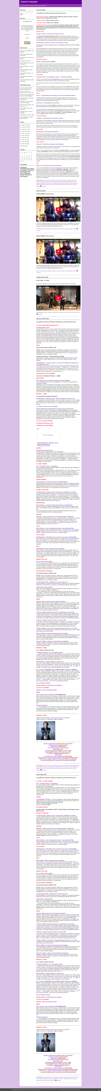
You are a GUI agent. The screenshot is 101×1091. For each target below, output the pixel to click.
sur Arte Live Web (66, 750)
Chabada (56, 753)
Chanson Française (27, 171)
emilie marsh (55, 181)
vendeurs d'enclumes (44, 766)
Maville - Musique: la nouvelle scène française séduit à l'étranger (52, 633)
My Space (67, 760)
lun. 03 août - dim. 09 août (25, 131)
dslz (47, 768)
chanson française (51, 1080)
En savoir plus (76, 1089)
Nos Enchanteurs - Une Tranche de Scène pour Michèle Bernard (51, 481)
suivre (62, 605)
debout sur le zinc (42, 768)
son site (75, 677)
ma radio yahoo (58, 760)
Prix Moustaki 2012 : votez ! (43, 327)
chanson (23, 167)
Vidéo (44, 312)
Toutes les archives (24, 145)
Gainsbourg (24, 169)
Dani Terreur (48, 169)
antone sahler (74, 180)
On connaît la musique (53, 747)
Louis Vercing (22, 116)
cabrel (32, 169)
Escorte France (23, 94)
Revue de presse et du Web (48, 180)
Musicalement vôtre (58, 749)
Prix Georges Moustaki (52, 329)
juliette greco (75, 766)
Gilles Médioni (74, 628)
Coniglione (22, 111)
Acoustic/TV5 (58, 754)
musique (23, 170)
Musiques (24, 176)
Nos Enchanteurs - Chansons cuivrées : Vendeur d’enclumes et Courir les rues (55, 398)
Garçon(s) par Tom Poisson (25, 60)
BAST (71, 169)
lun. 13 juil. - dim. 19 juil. (24, 137)
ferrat (22, 175)
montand (50, 766)
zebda (52, 768)
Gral (21, 108)
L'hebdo (44, 1077)
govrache (65, 181)
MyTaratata (73, 760)
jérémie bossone (71, 181)
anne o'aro (51, 183)
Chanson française (29, 2)
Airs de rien (44, 759)
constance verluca (69, 183)
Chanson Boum (54, 746)
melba (74, 183)
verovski (56, 768)
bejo (72, 766)
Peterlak (21, 87)
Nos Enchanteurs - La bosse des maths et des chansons (50, 505)
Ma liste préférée (49, 752)
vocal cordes (62, 184)
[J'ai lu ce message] (99, 1089)
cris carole (54, 184)
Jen (21, 91)
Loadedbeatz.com (23, 114)
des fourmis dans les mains (47, 181)
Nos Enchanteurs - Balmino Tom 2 (44, 450)
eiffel (57, 184)
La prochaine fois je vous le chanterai (53, 756)
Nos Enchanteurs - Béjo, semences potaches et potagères (50, 548)
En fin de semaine (46, 765)
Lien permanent (58, 180)
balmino (74, 765)
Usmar (53, 331)
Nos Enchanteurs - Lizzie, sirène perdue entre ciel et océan (50, 528)
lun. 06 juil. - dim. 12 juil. (24, 139)
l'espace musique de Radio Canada (56, 757)
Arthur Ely (53, 169)
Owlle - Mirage (31, 114)
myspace (38, 679)
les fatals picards (48, 184)
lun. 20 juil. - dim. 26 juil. (24, 135)
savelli (50, 768)
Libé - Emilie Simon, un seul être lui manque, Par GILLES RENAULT (53, 380)
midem (37, 768)
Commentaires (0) (64, 180)
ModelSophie (22, 101)
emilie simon (70, 765)
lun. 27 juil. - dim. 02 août (25, 133)
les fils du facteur (62, 183)
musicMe (48, 445)
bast (59, 184)
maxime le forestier (59, 766)
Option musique (52, 759)
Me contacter (27, 34)
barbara (27, 173)
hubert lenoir (56, 183)
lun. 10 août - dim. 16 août (25, 129)
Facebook (43, 186)
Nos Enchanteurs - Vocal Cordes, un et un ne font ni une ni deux (52, 537)
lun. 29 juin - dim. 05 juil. (24, 141)
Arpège (21, 98)
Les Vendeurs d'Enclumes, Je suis (44, 423)
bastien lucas (38, 181)
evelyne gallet (60, 181)
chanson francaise (73, 184)
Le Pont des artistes (53, 745)
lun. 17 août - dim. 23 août (25, 127)
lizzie (70, 766)
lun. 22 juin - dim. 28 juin (24, 143)
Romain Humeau (45, 110)
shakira (53, 766)
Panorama (59, 759)
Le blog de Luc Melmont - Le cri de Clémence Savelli (49, 652)
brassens (28, 175)
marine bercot (43, 183)
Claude (21, 104)
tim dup (47, 183)
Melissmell (47, 331)
